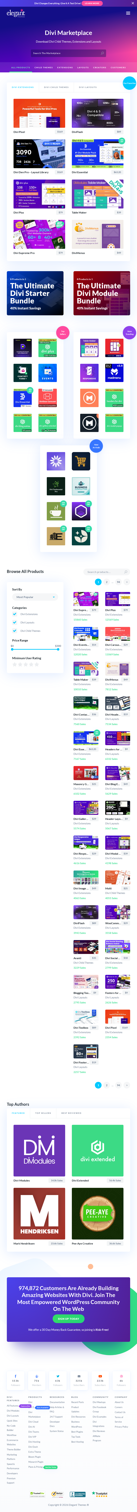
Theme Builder (14, 1449)
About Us (119, 1402)
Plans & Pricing (35, 1467)
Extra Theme (34, 1451)
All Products (20, 67)
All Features (12, 1405)
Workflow (11, 1435)
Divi (30, 1402)
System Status (57, 1431)
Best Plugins (77, 1431)
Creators (99, 67)
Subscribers (79, 1382)
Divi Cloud (33, 1421)
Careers (118, 1407)
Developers (12, 1473)
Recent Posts (77, 1402)
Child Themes (44, 67)
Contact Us (120, 1412)
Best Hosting (77, 1441)
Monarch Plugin (35, 1462)
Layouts (83, 67)
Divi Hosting (34, 1441)
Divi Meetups (99, 1402)
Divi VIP (32, 1436)
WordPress (76, 1426)
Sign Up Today (68, 1318)
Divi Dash (33, 1446)
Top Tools (75, 1436)
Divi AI (31, 1426)
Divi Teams (33, 1431)
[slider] (12, 649)
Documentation (57, 1402)
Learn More (92, 3)
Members (36, 1382)
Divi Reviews (99, 1431)
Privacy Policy (121, 1426)
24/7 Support (56, 1416)
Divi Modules (13, 1410)
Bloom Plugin (34, 1456)
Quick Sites (12, 1420)
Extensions (65, 67)
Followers (15, 1382)
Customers (118, 67)
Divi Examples (99, 1416)
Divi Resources (78, 1416)
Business (75, 1421)
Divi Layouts (13, 1415)
